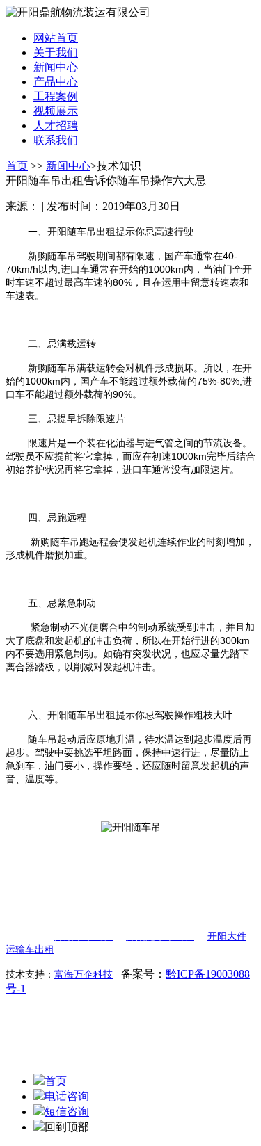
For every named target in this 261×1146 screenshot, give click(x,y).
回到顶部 (67, 1127)
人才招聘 (55, 125)
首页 (17, 166)
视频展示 (55, 111)
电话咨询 (67, 1096)
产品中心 (55, 82)
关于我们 (55, 52)
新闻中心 (55, 67)
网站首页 (55, 38)
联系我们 (55, 140)
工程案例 (55, 96)
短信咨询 (67, 1111)
